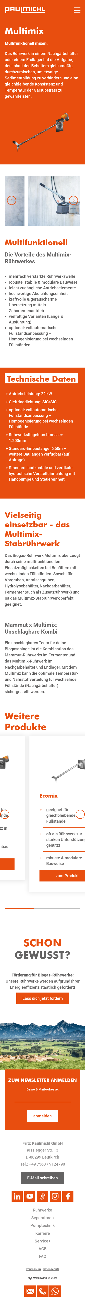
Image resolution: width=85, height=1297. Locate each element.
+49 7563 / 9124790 (47, 1164)
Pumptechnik (42, 1225)
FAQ (42, 1256)
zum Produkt (44, 875)
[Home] (25, 10)
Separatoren (42, 1217)
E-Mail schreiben (42, 1178)
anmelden (42, 1116)
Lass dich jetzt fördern (42, 998)
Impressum (33, 1269)
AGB (42, 1248)
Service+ (43, 1241)
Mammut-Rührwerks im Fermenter (36, 655)
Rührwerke (42, 1210)
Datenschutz (51, 1269)
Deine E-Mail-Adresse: (43, 1089)
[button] (11, 200)
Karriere (42, 1233)
